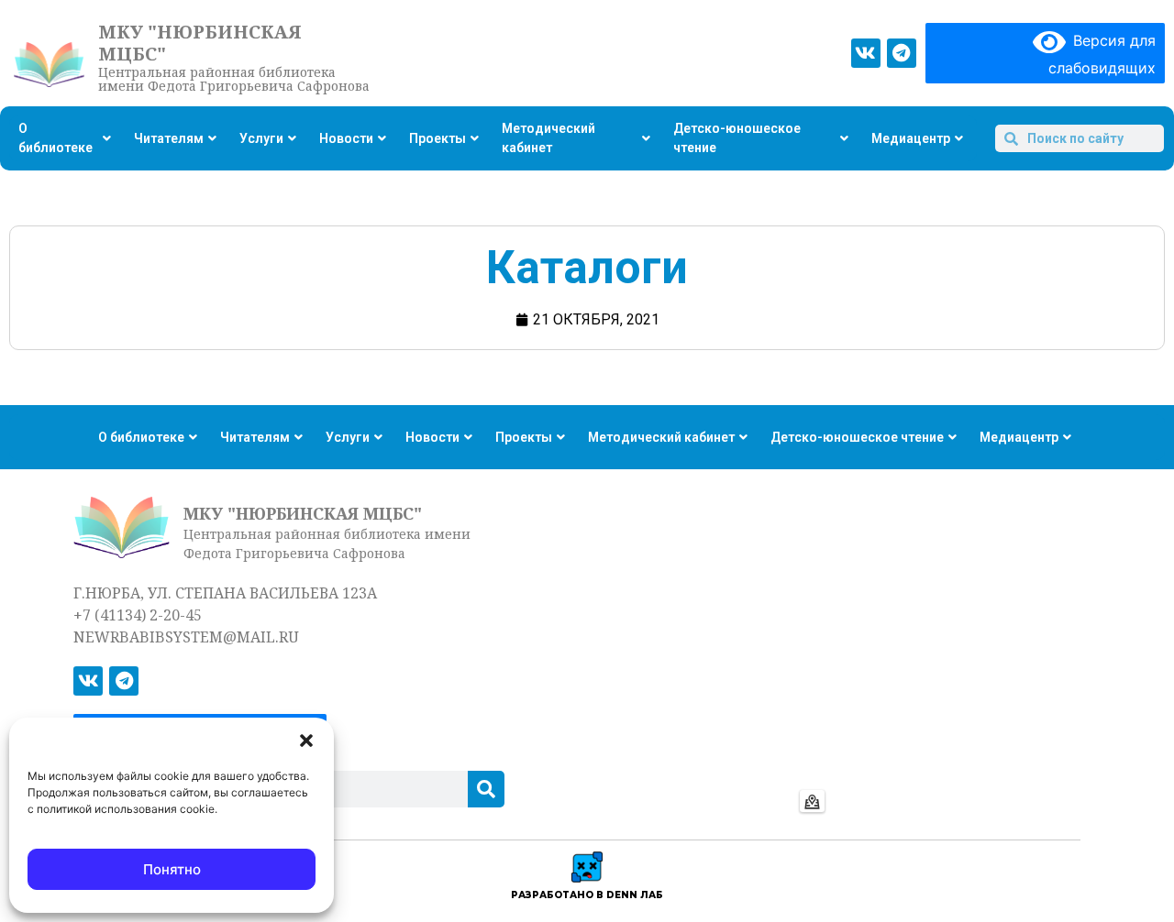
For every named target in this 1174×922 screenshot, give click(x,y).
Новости (346, 138)
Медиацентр (910, 138)
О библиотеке (55, 138)
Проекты (437, 138)
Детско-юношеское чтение (737, 138)
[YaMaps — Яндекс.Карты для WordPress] (812, 801)
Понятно (172, 869)
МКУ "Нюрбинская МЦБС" (200, 42)
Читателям (169, 138)
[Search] (486, 789)
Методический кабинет (548, 138)
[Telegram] (901, 53)
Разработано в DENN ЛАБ (587, 895)
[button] (306, 740)
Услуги (261, 138)
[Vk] (865, 53)
